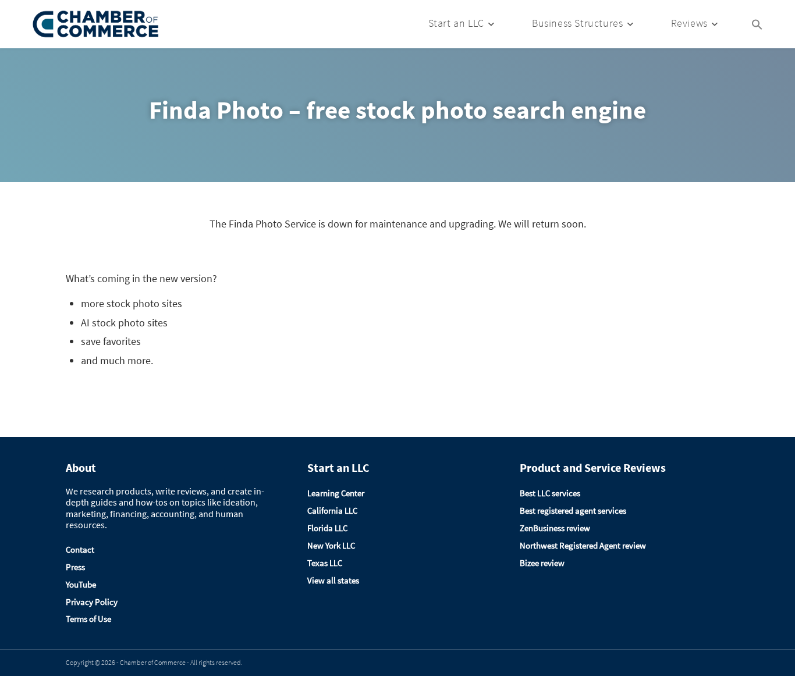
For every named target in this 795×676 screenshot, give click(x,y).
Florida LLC (327, 527)
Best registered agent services (573, 510)
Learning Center (335, 493)
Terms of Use (88, 618)
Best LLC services (550, 493)
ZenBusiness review (555, 527)
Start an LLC (456, 23)
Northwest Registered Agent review (583, 545)
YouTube (81, 584)
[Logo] (96, 24)
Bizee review (542, 562)
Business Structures (577, 23)
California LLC (332, 510)
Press (75, 566)
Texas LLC (324, 562)
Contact (80, 549)
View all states (333, 580)
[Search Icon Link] (757, 23)
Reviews (689, 23)
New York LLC (331, 545)
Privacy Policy (92, 601)
